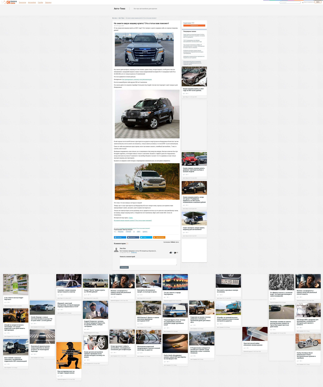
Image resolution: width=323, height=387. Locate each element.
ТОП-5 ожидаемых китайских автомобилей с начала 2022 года (192, 40)
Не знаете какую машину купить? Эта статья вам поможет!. (133, 220)
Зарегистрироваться (309, 2)
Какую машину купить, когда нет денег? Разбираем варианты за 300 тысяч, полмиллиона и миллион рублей (194, 199)
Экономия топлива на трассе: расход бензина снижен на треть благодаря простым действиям (280, 324)
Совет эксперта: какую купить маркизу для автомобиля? (194, 228)
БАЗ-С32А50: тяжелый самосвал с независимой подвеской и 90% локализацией (15, 359)
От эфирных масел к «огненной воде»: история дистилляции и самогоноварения (281, 294)
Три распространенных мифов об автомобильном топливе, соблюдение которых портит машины (193, 46)
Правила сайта (187, 64)
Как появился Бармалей (145, 378)
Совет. (131, 218)
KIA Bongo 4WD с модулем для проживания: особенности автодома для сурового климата (307, 322)
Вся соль (114, 18)
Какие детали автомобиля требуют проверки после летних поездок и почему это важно (94, 354)
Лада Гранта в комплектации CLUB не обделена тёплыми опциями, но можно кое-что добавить (194, 36)
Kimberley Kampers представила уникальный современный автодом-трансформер (193, 52)
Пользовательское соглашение (192, 61)
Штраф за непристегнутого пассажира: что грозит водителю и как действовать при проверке (14, 327)
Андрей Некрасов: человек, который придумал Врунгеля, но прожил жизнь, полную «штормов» (94, 323)
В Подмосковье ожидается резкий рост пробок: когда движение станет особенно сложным (200, 350)
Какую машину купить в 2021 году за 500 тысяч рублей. (193, 89)
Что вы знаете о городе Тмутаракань (172, 293)
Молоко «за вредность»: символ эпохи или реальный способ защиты (121, 292)
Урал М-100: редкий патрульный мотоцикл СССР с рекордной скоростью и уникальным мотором (254, 373)
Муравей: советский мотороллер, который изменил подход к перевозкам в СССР (69, 304)
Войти (317, 2)
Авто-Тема (119, 8)
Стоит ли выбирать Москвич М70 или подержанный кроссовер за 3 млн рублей (227, 374)
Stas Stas (123, 248)
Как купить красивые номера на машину (227, 291)
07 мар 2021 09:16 (125, 252)
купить (145, 232)
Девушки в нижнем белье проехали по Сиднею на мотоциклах (193, 57)
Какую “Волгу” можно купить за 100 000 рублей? (94, 291)
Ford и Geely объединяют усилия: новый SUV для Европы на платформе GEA (175, 356)
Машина (120, 232)
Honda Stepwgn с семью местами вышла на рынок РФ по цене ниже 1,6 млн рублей (41, 318)
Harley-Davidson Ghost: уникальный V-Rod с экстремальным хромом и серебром (306, 355)
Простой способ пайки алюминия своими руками (253, 344)
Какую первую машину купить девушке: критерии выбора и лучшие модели (194, 169)
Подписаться (194, 25)
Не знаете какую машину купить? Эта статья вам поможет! (141, 18)
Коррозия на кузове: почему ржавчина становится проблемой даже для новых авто (200, 319)
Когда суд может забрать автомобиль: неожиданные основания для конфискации (121, 347)
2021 (138, 232)
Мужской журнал (8, 305)
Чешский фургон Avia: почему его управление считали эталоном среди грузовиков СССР (174, 322)
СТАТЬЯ (128, 232)
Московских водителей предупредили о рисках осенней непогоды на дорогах (148, 348)
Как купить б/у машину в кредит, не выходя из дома (147, 291)
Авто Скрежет (34, 327)
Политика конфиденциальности (192, 63)
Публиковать (124, 267)
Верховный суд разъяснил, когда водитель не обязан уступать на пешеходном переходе (40, 348)
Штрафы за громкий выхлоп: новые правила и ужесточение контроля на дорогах (228, 319)
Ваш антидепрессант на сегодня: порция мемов (66, 372)
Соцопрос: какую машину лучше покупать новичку (67, 291)
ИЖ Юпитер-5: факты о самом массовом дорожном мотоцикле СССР (148, 319)
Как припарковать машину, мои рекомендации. (137, 79)
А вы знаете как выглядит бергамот (13, 298)
